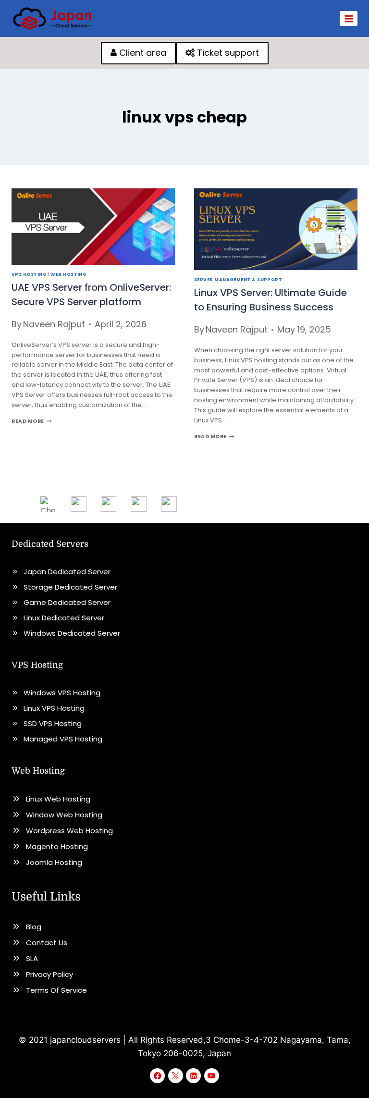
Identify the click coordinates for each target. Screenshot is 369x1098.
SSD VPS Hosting (53, 723)
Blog (33, 927)
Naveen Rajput (54, 324)
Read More (31, 421)
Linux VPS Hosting (54, 708)
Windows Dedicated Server (72, 633)
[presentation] (93, 226)
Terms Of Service (56, 990)
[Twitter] (175, 1075)
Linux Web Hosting (58, 799)
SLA (32, 958)
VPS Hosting (29, 274)
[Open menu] (348, 18)
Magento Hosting (57, 846)
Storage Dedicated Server (70, 587)
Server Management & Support (238, 279)
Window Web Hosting (64, 815)
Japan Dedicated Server (67, 572)
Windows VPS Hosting (62, 693)
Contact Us (46, 943)
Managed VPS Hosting (63, 739)
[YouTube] (211, 1075)
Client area (141, 53)
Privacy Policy (49, 974)
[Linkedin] (193, 1075)
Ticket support (227, 53)
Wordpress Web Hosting (69, 831)
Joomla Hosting (54, 862)
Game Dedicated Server (67, 602)
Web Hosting (68, 274)
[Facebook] (157, 1075)
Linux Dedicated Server (64, 618)
